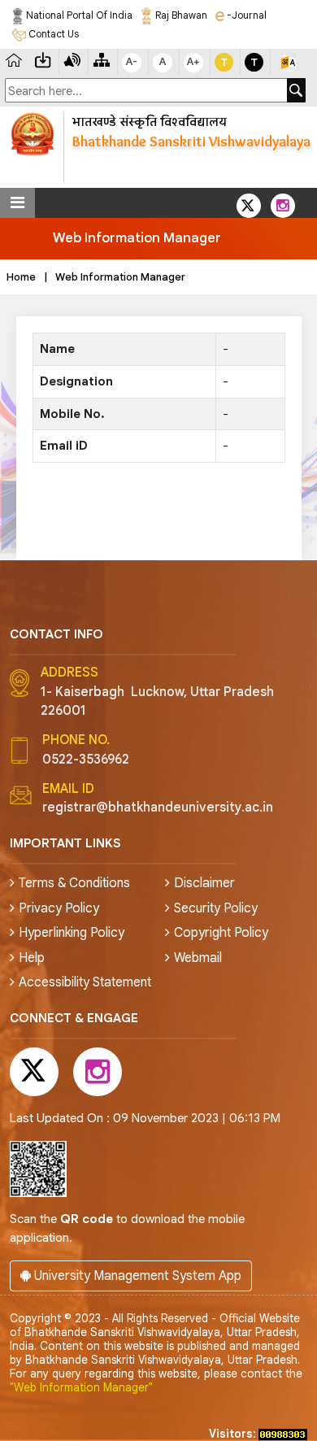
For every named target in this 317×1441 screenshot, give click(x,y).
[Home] (14, 59)
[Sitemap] (102, 59)
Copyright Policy (221, 933)
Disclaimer (204, 883)
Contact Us (52, 34)
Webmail (198, 958)
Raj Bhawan (180, 15)
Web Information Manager (120, 277)
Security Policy (216, 908)
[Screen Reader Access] (72, 59)
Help (32, 958)
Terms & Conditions (74, 883)
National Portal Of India (78, 15)
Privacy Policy (59, 908)
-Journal (245, 15)
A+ (193, 61)
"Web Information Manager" (81, 1388)
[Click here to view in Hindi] (288, 62)
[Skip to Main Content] (43, 59)
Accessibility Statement (85, 982)
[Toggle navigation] (17, 203)
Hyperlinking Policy (71, 933)
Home (21, 277)
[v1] (296, 90)
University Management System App (136, 1276)
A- (131, 61)
